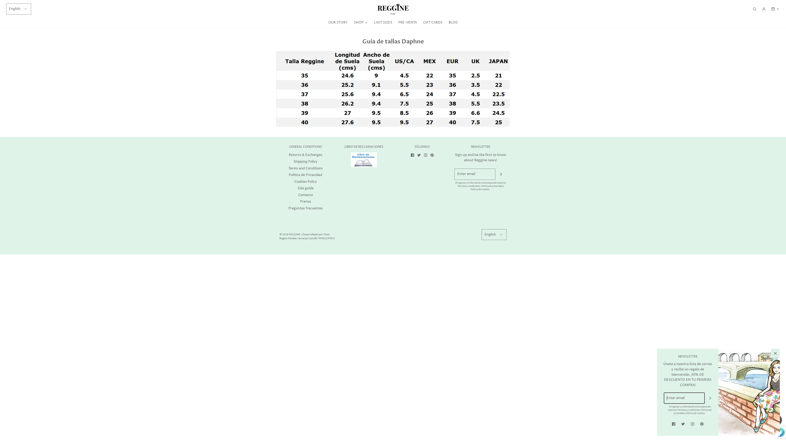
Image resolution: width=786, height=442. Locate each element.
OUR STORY (338, 22)
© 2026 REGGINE (289, 234)
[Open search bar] (754, 9)
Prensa (305, 201)
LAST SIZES (383, 22)
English (15, 9)
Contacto (305, 195)
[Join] (501, 174)
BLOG (453, 22)
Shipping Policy (305, 161)
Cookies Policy (305, 181)
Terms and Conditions (305, 168)
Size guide (306, 188)
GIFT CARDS (433, 22)
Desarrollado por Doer (316, 234)
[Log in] (763, 9)
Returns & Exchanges (305, 155)
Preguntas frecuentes (305, 208)
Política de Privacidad (305, 175)
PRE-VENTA (407, 22)
